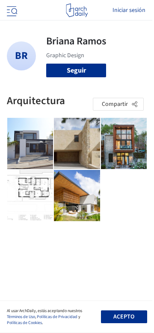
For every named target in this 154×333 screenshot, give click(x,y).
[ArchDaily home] (77, 10)
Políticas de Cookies (24, 323)
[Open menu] (11, 10)
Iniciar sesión (129, 10)
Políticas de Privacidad (57, 317)
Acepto (123, 317)
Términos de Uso (21, 317)
